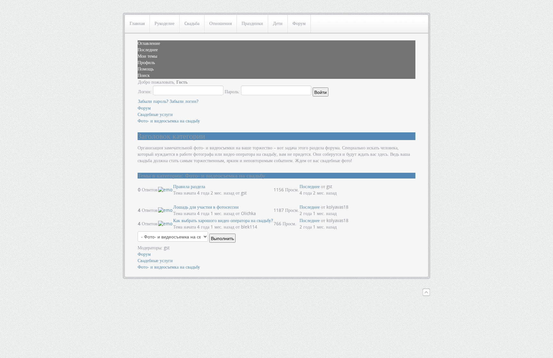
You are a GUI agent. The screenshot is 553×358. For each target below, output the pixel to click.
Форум (144, 108)
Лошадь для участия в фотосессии (206, 207)
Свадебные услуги (155, 114)
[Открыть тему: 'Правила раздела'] (165, 190)
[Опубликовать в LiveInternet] (437, 100)
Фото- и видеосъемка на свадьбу (169, 121)
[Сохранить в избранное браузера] (437, 196)
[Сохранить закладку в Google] (437, 71)
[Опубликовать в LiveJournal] (437, 109)
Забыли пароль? (153, 101)
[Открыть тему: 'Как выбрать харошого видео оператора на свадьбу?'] (165, 224)
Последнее (310, 186)
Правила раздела (189, 186)
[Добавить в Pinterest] (437, 158)
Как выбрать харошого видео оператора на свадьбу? (223, 220)
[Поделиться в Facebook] (437, 61)
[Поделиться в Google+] (437, 81)
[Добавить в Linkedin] (437, 90)
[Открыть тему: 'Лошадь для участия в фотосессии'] (165, 210)
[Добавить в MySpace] (437, 138)
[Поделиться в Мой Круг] (437, 129)
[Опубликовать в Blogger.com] (437, 52)
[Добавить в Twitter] (437, 177)
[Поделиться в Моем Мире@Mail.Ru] (437, 119)
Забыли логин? (184, 101)
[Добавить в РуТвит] (437, 167)
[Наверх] (437, 206)
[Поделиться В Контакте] (437, 186)
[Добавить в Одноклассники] (437, 148)
